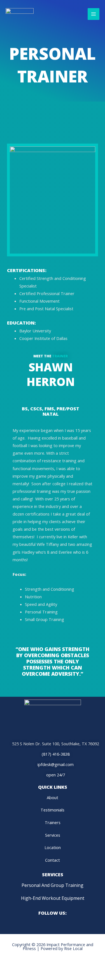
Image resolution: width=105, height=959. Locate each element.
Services (52, 835)
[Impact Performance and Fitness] (20, 14)
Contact (52, 860)
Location (53, 847)
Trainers (52, 822)
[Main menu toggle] (93, 14)
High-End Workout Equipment (52, 898)
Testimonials (52, 810)
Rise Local (73, 948)
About (52, 797)
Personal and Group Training (52, 885)
